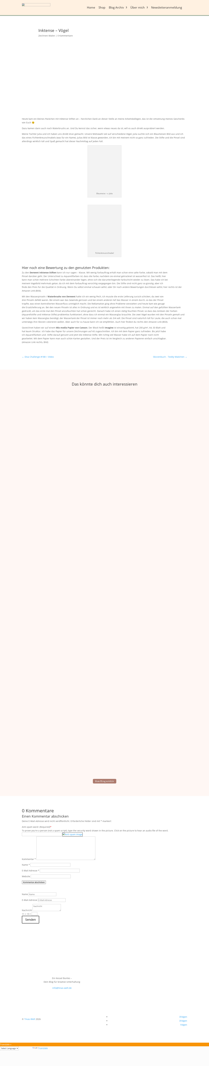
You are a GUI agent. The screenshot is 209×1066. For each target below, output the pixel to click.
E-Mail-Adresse (30, 870)
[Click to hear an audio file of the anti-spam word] (72, 834)
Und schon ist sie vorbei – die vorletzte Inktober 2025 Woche (104, 630)
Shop (102, 7)
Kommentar (29, 859)
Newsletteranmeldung (166, 7)
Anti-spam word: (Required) (36, 826)
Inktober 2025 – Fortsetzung (104, 759)
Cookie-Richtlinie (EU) (144, 955)
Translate (43, 1048)
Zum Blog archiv (104, 781)
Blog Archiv (116, 7)
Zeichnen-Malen (46, 35)
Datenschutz (180, 955)
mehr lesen (104, 506)
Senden (30, 919)
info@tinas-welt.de (62, 987)
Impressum (164, 955)
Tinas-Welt (29, 1019)
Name (26, 864)
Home (91, 7)
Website (26, 876)
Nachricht (27, 910)
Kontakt (170, 950)
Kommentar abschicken (34, 882)
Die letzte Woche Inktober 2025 (105, 501)
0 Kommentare (65, 35)
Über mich (137, 7)
